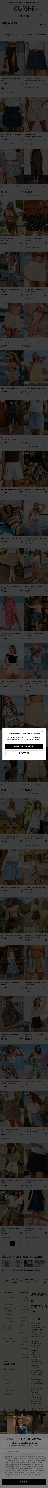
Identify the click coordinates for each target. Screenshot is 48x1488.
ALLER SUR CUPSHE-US (24, 746)
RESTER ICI (24, 753)
